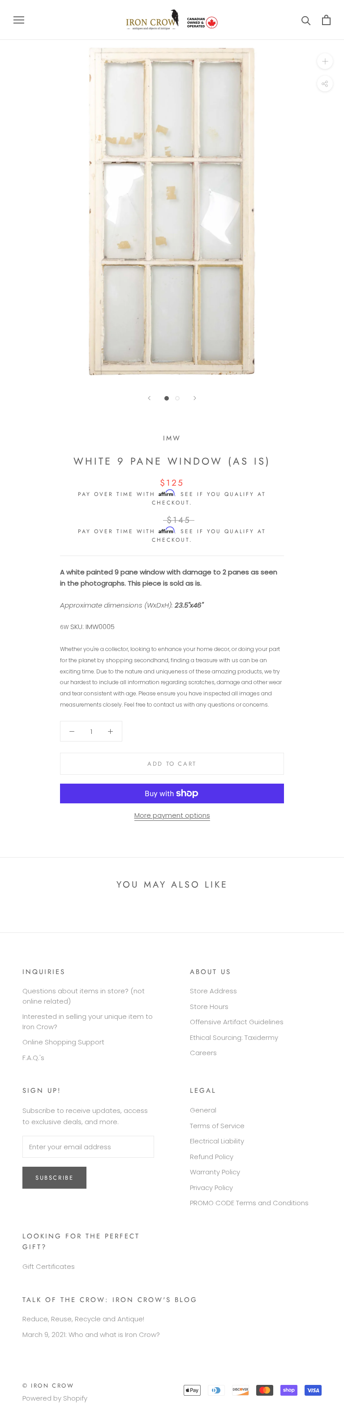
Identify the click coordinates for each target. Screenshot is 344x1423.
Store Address (213, 991)
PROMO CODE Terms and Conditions (249, 1202)
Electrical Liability (217, 1141)
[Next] (195, 398)
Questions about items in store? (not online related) (83, 996)
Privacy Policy (211, 1187)
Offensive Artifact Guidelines (237, 1021)
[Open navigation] (18, 20)
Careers (203, 1052)
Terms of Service (217, 1125)
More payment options (172, 815)
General (203, 1110)
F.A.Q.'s (33, 1057)
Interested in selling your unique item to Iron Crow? (87, 1021)
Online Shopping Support (63, 1042)
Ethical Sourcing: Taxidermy (234, 1037)
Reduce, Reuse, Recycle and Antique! (83, 1319)
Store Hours (209, 1006)
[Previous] (149, 398)
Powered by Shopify (54, 1398)
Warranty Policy (215, 1172)
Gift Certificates (48, 1266)
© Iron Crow (48, 1385)
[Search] (306, 20)
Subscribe (54, 1177)
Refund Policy (211, 1156)
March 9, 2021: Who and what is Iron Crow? (91, 1334)
